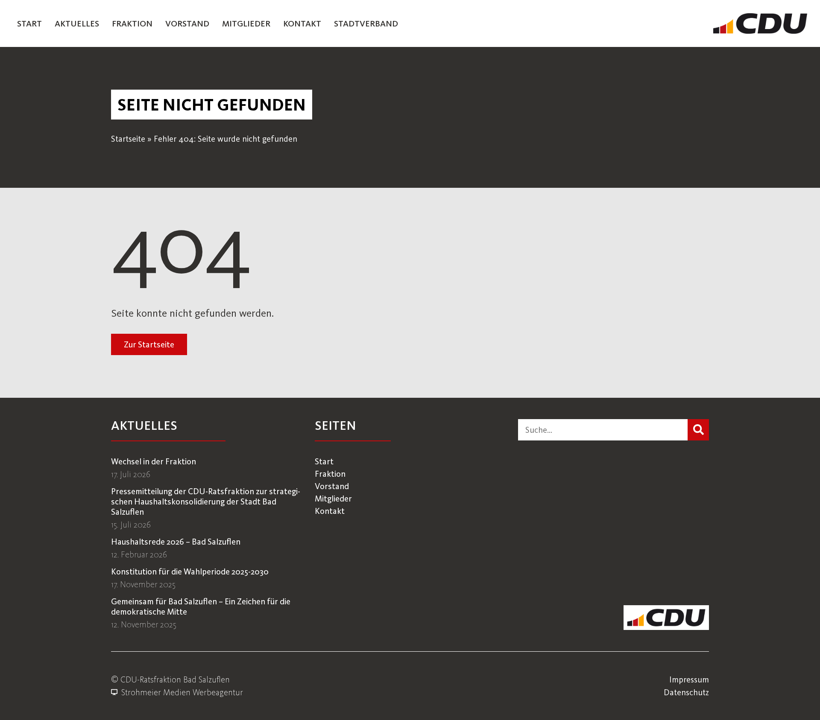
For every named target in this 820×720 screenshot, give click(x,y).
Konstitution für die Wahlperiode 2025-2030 (190, 571)
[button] (211, 105)
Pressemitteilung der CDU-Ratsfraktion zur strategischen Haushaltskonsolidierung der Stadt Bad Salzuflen (205, 501)
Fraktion (132, 23)
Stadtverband (366, 23)
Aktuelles (77, 23)
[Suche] (698, 429)
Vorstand (187, 23)
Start (29, 23)
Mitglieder (246, 23)
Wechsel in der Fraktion (153, 461)
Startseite (128, 139)
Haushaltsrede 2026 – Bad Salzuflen (175, 541)
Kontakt (302, 23)
